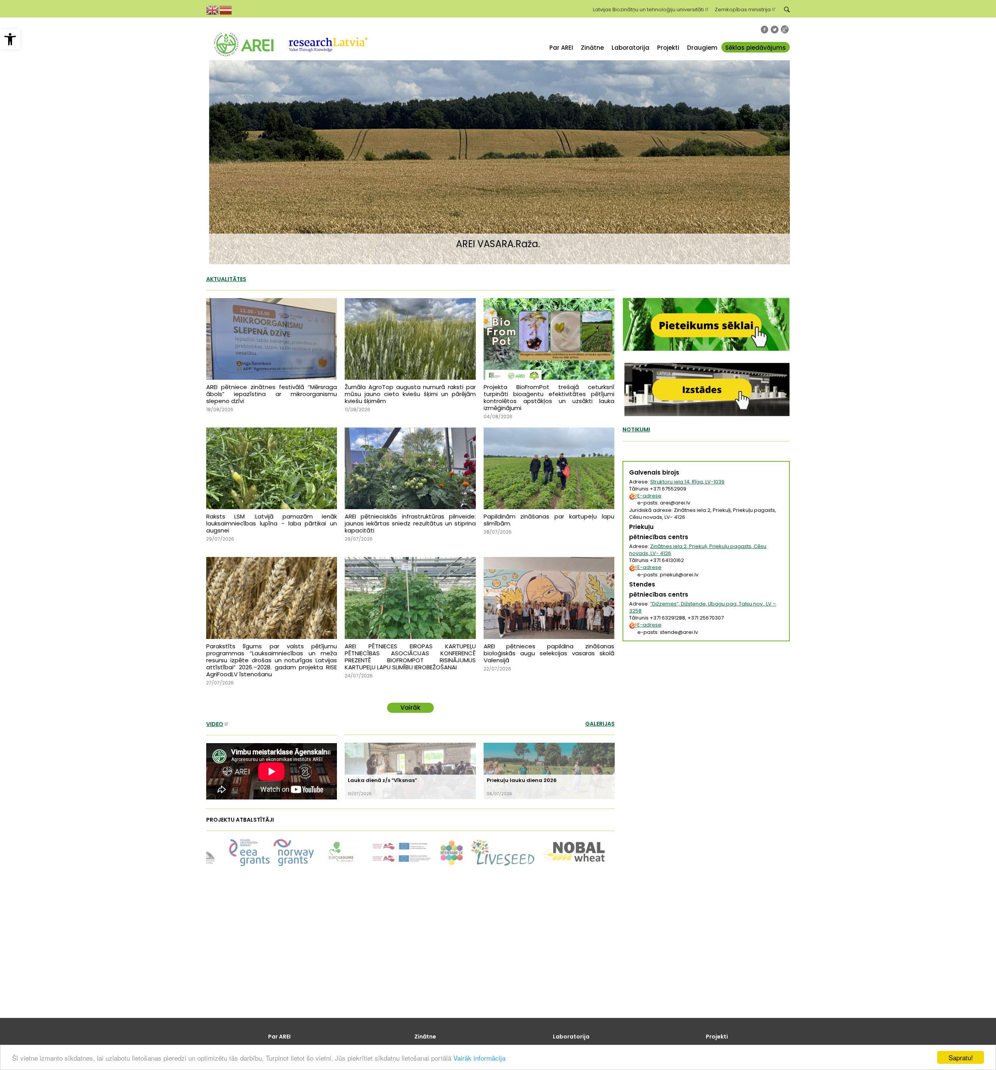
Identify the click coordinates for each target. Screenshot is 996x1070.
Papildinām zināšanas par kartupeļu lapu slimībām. (549, 519)
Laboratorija (630, 48)
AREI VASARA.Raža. (498, 243)
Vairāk (410, 707)
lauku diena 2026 (522, 780)
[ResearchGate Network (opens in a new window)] (785, 29)
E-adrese (649, 495)
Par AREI (561, 48)
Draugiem (702, 48)
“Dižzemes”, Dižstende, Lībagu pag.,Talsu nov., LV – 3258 (702, 607)
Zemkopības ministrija (743, 9)
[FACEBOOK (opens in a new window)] (764, 29)
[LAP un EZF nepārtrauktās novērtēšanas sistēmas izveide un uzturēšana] (242, 851)
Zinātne (592, 48)
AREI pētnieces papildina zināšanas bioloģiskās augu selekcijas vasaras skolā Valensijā (549, 653)
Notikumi (636, 429)
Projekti (668, 48)
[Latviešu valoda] (226, 9)
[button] (10, 39)
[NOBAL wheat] (419, 851)
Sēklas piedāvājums (755, 48)
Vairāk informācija (479, 1058)
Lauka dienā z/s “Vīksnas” (382, 780)
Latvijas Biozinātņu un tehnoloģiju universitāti (648, 9)
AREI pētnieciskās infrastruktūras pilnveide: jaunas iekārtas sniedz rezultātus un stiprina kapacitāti (410, 523)
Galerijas (600, 724)
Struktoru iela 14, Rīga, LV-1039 (687, 481)
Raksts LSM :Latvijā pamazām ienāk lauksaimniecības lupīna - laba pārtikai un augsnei (271, 523)
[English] (212, 9)
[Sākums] (243, 61)
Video (214, 724)
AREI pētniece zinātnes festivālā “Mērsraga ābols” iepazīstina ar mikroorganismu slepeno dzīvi (271, 394)
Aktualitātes (226, 279)
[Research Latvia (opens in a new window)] (327, 61)
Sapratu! (961, 1057)
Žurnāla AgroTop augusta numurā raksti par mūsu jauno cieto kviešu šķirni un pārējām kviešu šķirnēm (410, 394)
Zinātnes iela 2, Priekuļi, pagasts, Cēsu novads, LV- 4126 (697, 550)
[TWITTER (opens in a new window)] (775, 29)
